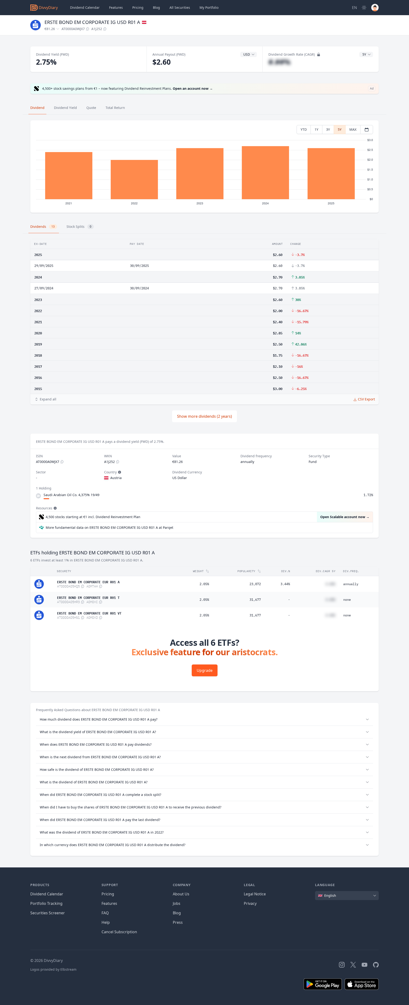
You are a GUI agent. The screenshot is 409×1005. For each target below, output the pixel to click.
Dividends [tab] (42, 226)
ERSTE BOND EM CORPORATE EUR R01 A (88, 581)
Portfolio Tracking (46, 903)
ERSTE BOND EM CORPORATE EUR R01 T (88, 597)
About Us (181, 894)
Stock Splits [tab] (79, 226)
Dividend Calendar (85, 7)
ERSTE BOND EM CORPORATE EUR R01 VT (89, 612)
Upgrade (205, 670)
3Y (328, 129)
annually (350, 584)
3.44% (285, 584)
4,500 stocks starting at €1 (93, 517)
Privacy (250, 903)
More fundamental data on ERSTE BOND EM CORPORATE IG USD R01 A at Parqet (109, 527)
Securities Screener (47, 912)
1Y (316, 129)
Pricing (137, 7)
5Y (340, 129)
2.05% (204, 584)
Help (106, 922)
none (347, 599)
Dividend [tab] (37, 107)
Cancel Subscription (119, 931)
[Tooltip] (119, 472)
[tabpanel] (204, 166)
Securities (179, 7)
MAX (352, 129)
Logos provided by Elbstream (53, 969)
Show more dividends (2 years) (204, 416)
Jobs (176, 903)
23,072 (255, 584)
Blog (177, 912)
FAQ (105, 912)
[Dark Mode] (364, 7)
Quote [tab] (91, 107)
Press (178, 922)
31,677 (255, 599)
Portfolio (209, 7)
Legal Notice (255, 894)
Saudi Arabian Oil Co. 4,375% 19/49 (71, 495)
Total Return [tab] (115, 107)
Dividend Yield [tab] (65, 107)
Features (116, 7)
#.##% (279, 62)
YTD (304, 129)
